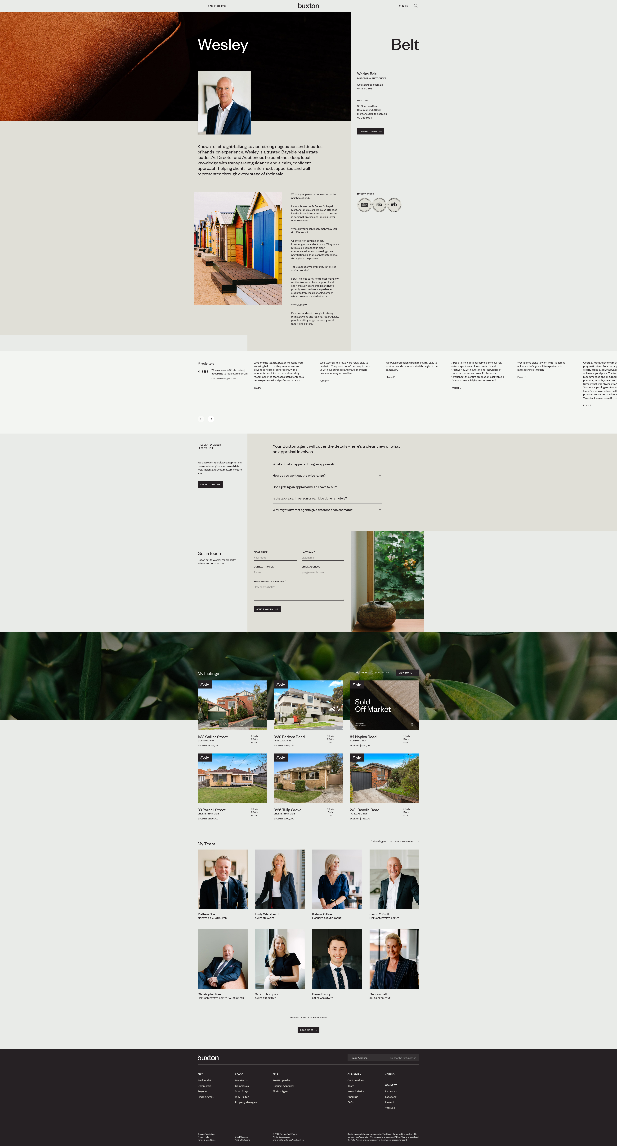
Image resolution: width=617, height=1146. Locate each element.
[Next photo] (262, 724)
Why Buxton (242, 1096)
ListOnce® (288, 1139)
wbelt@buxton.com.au (370, 84)
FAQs (351, 1102)
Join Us (390, 1074)
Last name (308, 552)
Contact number (264, 566)
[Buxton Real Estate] (215, 1057)
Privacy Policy (204, 1136)
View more (405, 672)
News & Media (356, 1091)
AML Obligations (242, 1139)
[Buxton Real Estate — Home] (308, 5)
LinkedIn (390, 1102)
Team (351, 1085)
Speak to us (207, 484)
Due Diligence (241, 1136)
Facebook (391, 1096)
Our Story (354, 1074)
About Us (353, 1096)
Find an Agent (206, 1096)
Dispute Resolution (206, 1133)
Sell (276, 1074)
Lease (239, 1074)
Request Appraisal (283, 1085)
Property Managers (246, 1102)
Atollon (300, 1139)
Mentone (362, 100)
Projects (202, 1091)
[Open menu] (201, 5)
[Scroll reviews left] (201, 419)
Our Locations (356, 1080)
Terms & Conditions (206, 1139)
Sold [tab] (364, 672)
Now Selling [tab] (382, 672)
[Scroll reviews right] (211, 419)
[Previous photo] (202, 724)
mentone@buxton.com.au (372, 113)
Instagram (391, 1091)
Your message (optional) (270, 581)
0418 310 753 (364, 88)
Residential (204, 1080)
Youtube (390, 1107)
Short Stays (242, 1091)
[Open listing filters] (415, 5)
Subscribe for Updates (403, 1057)
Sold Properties (282, 1080)
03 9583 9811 (364, 117)
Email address (311, 566)
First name (261, 552)
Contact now (368, 131)
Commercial (205, 1085)
